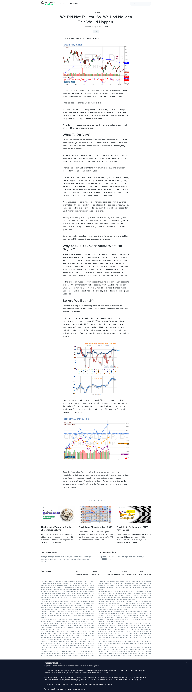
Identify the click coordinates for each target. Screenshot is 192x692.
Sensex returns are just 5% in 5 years (85, 288)
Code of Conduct (82, 575)
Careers (94, 571)
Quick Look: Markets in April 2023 (95, 527)
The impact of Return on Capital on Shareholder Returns (58, 528)
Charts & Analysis (96, 12)
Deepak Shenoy (90, 27)
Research (62, 4)
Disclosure (95, 575)
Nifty (96, 31)
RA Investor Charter (113, 575)
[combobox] (140, 4)
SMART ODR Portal (144, 575)
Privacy (124, 571)
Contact (140, 571)
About (78, 571)
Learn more (63, 559)
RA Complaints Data (129, 575)
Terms (109, 571)
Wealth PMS (74, 4)
